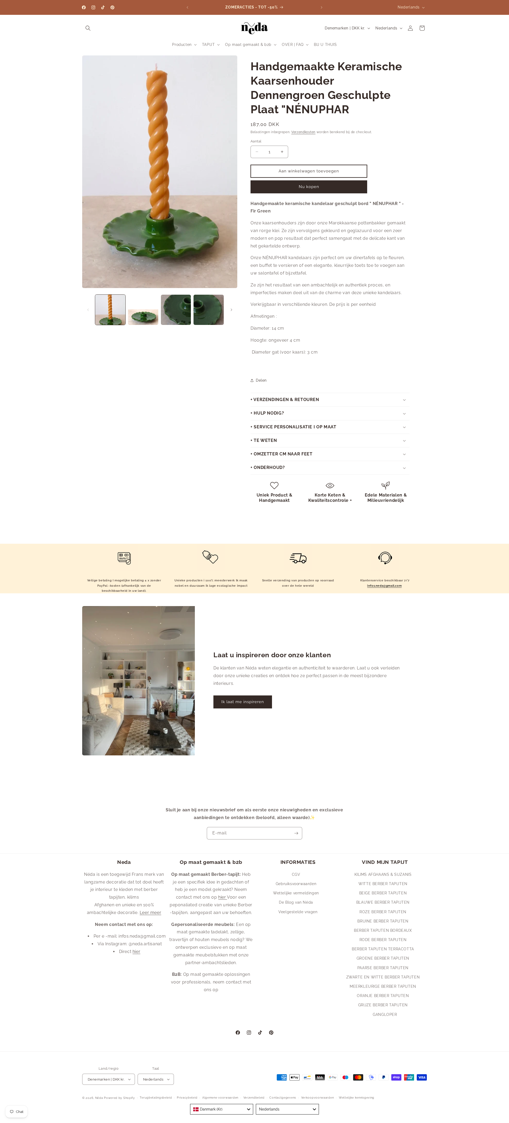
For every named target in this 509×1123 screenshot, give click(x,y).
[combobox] (221, 1109)
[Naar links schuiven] (88, 310)
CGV (296, 874)
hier (136, 951)
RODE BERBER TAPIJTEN (383, 939)
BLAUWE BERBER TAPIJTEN (383, 902)
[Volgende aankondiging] (321, 7)
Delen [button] (261, 380)
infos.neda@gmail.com (384, 585)
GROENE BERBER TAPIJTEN (383, 958)
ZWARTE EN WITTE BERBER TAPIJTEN (383, 977)
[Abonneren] (296, 833)
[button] (88, 28)
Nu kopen (309, 186)
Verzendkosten (303, 132)
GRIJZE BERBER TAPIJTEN (383, 1005)
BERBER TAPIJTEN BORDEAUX (383, 930)
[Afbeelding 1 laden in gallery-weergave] (110, 310)
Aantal (256, 141)
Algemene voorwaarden (220, 1097)
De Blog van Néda (296, 902)
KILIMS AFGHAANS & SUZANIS (383, 874)
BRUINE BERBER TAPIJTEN (382, 921)
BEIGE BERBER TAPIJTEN (383, 893)
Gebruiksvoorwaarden (296, 883)
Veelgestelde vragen (297, 911)
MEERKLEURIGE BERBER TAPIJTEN (383, 986)
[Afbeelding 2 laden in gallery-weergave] (143, 310)
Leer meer (150, 912)
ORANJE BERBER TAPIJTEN (383, 995)
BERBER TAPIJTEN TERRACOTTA (383, 949)
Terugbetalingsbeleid (156, 1097)
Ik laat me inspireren (242, 701)
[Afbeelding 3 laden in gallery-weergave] (176, 310)
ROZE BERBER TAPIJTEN (382, 911)
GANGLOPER (385, 1014)
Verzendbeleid (254, 1097)
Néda (99, 1098)
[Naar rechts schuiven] (231, 310)
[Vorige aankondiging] (187, 7)
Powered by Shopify (119, 1098)
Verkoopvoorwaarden (317, 1097)
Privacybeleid (187, 1097)
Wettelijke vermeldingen (296, 893)
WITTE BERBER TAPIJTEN (382, 883)
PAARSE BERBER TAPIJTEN (383, 967)
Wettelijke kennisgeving (356, 1097)
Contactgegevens (282, 1097)
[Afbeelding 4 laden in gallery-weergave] (209, 310)
